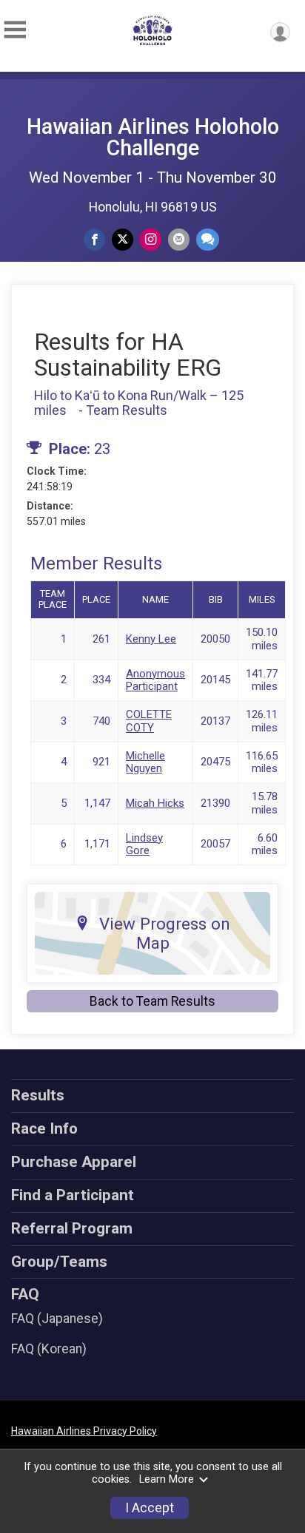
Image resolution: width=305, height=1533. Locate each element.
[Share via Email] (179, 239)
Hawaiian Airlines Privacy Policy (84, 1431)
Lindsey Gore (144, 844)
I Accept (149, 1507)
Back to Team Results (152, 1001)
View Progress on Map (164, 933)
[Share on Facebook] (94, 239)
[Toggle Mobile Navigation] (15, 30)
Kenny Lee (151, 639)
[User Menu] (280, 32)
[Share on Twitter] (122, 239)
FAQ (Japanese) (57, 1318)
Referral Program (72, 1228)
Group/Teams (59, 1261)
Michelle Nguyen (145, 762)
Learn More (166, 1479)
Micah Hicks (155, 803)
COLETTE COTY (149, 721)
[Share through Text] (207, 239)
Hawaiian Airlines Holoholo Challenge (153, 137)
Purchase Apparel (73, 1162)
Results (37, 1095)
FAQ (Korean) (49, 1348)
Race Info (44, 1128)
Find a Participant (72, 1195)
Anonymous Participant (155, 680)
